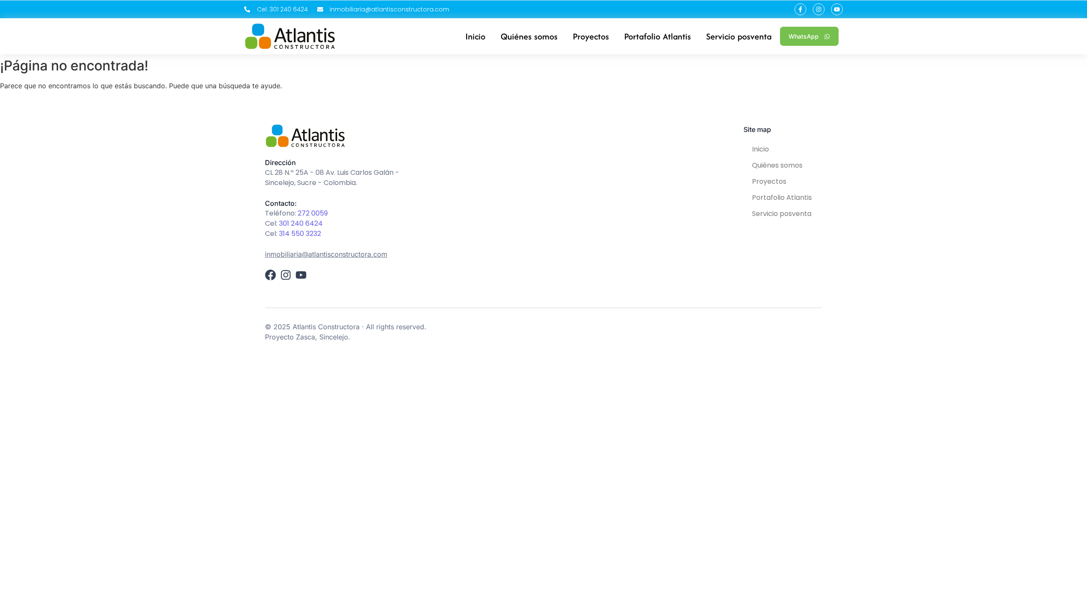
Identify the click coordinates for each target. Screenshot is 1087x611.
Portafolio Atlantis (782, 197)
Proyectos (769, 181)
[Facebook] (270, 274)
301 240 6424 (301, 223)
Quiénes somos (777, 165)
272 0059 (313, 213)
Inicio (760, 149)
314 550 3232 (300, 233)
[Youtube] (837, 9)
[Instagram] (819, 9)
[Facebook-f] (800, 9)
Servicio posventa (781, 214)
